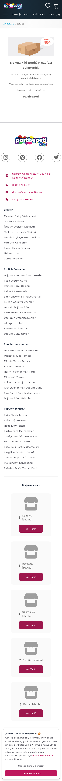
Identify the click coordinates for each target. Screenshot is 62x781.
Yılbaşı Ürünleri (13, 323)
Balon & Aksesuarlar (16, 291)
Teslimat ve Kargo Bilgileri (20, 232)
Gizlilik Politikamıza (42, 755)
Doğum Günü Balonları (18, 398)
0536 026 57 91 (21, 184)
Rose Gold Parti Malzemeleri (21, 446)
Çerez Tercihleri (14, 258)
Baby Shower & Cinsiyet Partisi (22, 296)
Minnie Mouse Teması (17, 361)
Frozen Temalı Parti (16, 366)
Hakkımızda (11, 253)
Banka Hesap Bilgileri (17, 247)
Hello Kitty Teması (15, 425)
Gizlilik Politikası (14, 221)
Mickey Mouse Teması (17, 355)
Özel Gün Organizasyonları (20, 317)
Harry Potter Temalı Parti (19, 371)
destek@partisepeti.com (27, 192)
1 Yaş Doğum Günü (15, 280)
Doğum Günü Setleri (16, 333)
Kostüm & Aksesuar (16, 328)
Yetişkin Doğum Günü (17, 307)
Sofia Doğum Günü (15, 420)
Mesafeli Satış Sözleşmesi (20, 216)
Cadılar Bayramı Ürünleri (19, 457)
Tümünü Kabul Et (31, 773)
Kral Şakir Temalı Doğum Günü (23, 387)
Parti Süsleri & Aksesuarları (21, 312)
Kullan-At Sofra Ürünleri (19, 301)
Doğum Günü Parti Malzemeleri (23, 275)
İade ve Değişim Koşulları (19, 226)
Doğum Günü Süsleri (17, 285)
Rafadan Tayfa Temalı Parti (20, 468)
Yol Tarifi (31, 528)
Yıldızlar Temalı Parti (17, 441)
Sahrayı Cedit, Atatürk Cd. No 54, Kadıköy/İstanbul (32, 175)
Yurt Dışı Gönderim (15, 242)
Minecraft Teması (14, 377)
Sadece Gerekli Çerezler (31, 766)
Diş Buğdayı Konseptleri (18, 462)
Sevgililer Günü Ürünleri (19, 452)
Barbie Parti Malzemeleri (19, 430)
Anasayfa (8, 23)
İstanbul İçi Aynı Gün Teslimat (22, 237)
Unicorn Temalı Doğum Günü (22, 350)
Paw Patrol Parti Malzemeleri (22, 393)
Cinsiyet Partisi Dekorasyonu (21, 436)
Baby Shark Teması (16, 414)
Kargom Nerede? (22, 199)
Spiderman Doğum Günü (19, 382)
